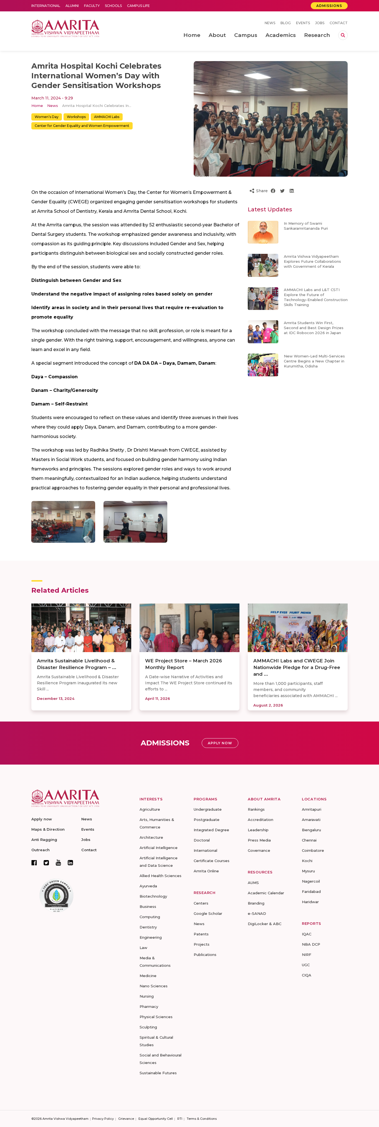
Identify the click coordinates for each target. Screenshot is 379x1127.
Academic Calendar (266, 893)
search (343, 35)
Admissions (329, 6)
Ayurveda (148, 886)
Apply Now (220, 743)
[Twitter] (46, 862)
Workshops (76, 117)
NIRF (306, 954)
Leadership (258, 830)
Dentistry (148, 927)
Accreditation (260, 819)
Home (37, 105)
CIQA (306, 975)
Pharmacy (149, 1006)
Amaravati (311, 819)
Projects (201, 944)
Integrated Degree (211, 830)
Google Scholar (208, 913)
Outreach (40, 850)
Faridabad (311, 891)
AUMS (253, 882)
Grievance (126, 1119)
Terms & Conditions (202, 1119)
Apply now (41, 819)
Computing (150, 917)
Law (143, 947)
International (45, 6)
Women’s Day (47, 117)
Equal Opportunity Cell (155, 1119)
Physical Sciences (156, 1017)
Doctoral (202, 840)
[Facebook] (34, 862)
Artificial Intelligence (159, 847)
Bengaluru (311, 830)
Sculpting (148, 1027)
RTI (179, 1119)
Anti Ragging (44, 839)
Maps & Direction (48, 829)
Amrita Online (206, 871)
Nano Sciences (154, 986)
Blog (286, 23)
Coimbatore (313, 850)
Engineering (151, 937)
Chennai (309, 840)
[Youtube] (58, 862)
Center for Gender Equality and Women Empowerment (82, 126)
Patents (201, 934)
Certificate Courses (211, 860)
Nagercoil (311, 881)
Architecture (151, 837)
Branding (256, 903)
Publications (205, 954)
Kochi (307, 860)
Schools (113, 6)
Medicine (148, 975)
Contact (339, 23)
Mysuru (308, 871)
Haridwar (310, 902)
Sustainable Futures (158, 1073)
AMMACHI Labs (106, 117)
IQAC (306, 934)
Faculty (92, 6)
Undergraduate (208, 809)
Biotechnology (153, 896)
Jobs (319, 23)
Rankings (256, 809)
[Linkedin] (70, 862)
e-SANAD (257, 913)
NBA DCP (311, 944)
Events (303, 23)
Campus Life (138, 6)
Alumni (72, 6)
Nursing (147, 996)
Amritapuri (311, 809)
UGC (306, 965)
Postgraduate (206, 819)
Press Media (259, 840)
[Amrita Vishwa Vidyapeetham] (65, 28)
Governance (259, 850)
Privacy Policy (103, 1119)
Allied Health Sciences (160, 875)
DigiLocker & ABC (264, 923)
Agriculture (150, 809)
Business (148, 906)
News (270, 23)
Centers (201, 903)
